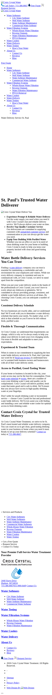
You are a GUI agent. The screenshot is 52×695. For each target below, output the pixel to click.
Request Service (24, 658)
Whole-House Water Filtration (25, 30)
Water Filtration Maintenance (25, 35)
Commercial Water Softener (24, 25)
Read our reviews (23, 358)
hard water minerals (9, 378)
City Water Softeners (16, 517)
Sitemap (10, 678)
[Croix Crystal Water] (11, 2)
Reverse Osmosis (19, 33)
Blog (14, 58)
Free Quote (35, 5)
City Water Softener (21, 18)
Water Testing (13, 45)
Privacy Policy (13, 683)
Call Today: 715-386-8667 (16, 5)
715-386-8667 (15, 434)
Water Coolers (13, 40)
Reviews (16, 56)
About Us (11, 51)
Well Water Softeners (16, 519)
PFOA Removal (19, 38)
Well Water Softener (21, 20)
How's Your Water (20, 48)
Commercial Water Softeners (19, 524)
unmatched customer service (32, 232)
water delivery (16, 267)
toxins (23, 378)
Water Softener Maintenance (24, 23)
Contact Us (17, 53)
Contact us (41, 432)
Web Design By (14, 688)
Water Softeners (14, 15)
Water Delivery (13, 43)
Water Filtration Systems (17, 28)
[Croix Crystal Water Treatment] (16, 578)
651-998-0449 (20, 586)
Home (9, 68)
